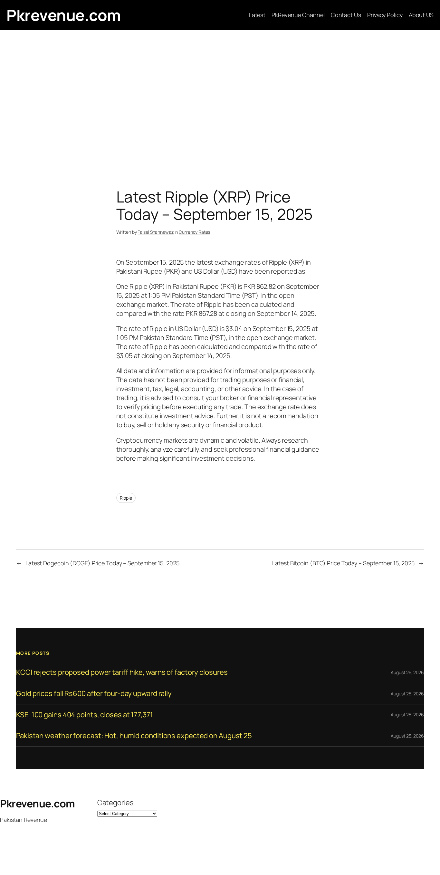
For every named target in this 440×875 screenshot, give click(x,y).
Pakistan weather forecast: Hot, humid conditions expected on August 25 (134, 736)
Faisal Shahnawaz (155, 232)
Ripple (126, 498)
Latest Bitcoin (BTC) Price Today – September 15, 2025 (343, 563)
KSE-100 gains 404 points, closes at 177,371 (84, 715)
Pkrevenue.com (63, 15)
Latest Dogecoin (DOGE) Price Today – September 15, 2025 (102, 563)
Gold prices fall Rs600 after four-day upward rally (94, 694)
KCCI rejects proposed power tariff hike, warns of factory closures (121, 672)
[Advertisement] (220, 98)
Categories (115, 802)
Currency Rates (194, 232)
